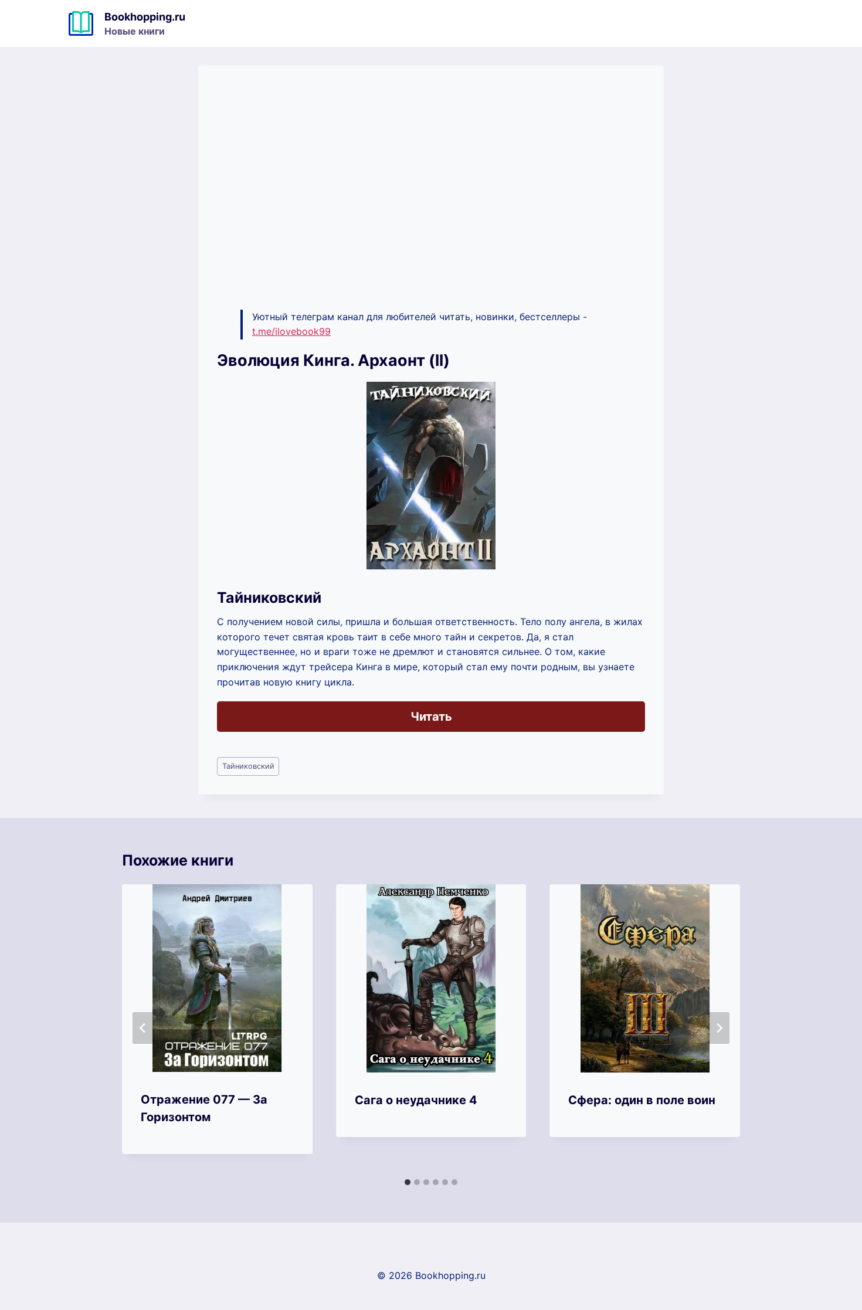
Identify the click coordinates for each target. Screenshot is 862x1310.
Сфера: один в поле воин (641, 1100)
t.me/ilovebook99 (291, 331)
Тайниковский (248, 766)
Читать (431, 717)
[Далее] (718, 1028)
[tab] (407, 1182)
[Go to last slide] (143, 1028)
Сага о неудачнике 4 (416, 1100)
